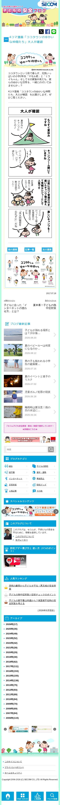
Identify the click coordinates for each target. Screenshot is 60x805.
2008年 (11, 708)
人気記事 (13, 491)
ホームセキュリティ (13, 773)
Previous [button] (4, 511)
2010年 (11, 699)
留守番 (12, 472)
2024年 (11, 633)
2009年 (11, 704)
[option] (30, 511)
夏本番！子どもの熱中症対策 (44, 306)
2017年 (12, 666)
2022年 (11, 643)
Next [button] (56, 511)
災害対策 (13, 485)
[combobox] (27, 449)
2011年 (11, 694)
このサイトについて (13, 762)
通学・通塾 (41, 472)
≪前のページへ (9, 300)
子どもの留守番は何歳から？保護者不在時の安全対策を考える (32, 602)
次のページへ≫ (50, 300)
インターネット (15, 478)
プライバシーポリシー (14, 767)
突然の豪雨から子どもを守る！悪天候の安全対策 (32, 587)
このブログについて (24, 536)
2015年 (12, 675)
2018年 (11, 661)
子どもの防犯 (42, 466)
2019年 (11, 657)
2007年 (11, 713)
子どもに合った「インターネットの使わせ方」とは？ (15, 308)
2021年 (11, 647)
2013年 (11, 685)
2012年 (11, 690)
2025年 (11, 629)
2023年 (11, 638)
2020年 (11, 652)
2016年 (12, 671)
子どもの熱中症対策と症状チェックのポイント (32, 594)
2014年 (12, 680)
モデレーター (21, 540)
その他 (39, 491)
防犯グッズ (41, 485)
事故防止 (40, 478)
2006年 (12, 718)
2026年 (11, 624)
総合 (11, 466)
